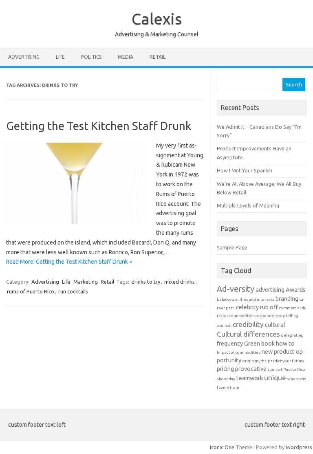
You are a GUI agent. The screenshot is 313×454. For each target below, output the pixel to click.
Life (60, 57)
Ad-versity (235, 288)
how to (285, 343)
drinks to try (145, 281)
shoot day (226, 379)
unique (275, 377)
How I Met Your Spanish (244, 170)
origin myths (254, 361)
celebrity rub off (257, 307)
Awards (296, 289)
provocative (251, 368)
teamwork (249, 378)
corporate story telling (277, 315)
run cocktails (73, 291)
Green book (259, 343)
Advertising (24, 57)
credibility (248, 324)
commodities (241, 315)
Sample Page (232, 247)
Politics (91, 57)
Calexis (157, 18)
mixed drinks (179, 281)
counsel (224, 325)
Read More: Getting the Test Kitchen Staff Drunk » (69, 261)
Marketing (85, 281)
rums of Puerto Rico (30, 291)
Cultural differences (248, 334)
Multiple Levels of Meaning (248, 205)
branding (287, 298)
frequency (230, 343)
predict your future (286, 361)
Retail (157, 57)
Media (125, 57)
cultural (275, 324)
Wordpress (299, 447)
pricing (225, 368)
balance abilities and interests (245, 299)
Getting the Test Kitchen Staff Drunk (98, 125)
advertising (270, 289)
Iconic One (222, 447)
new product (278, 351)
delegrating (292, 335)
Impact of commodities (238, 352)
